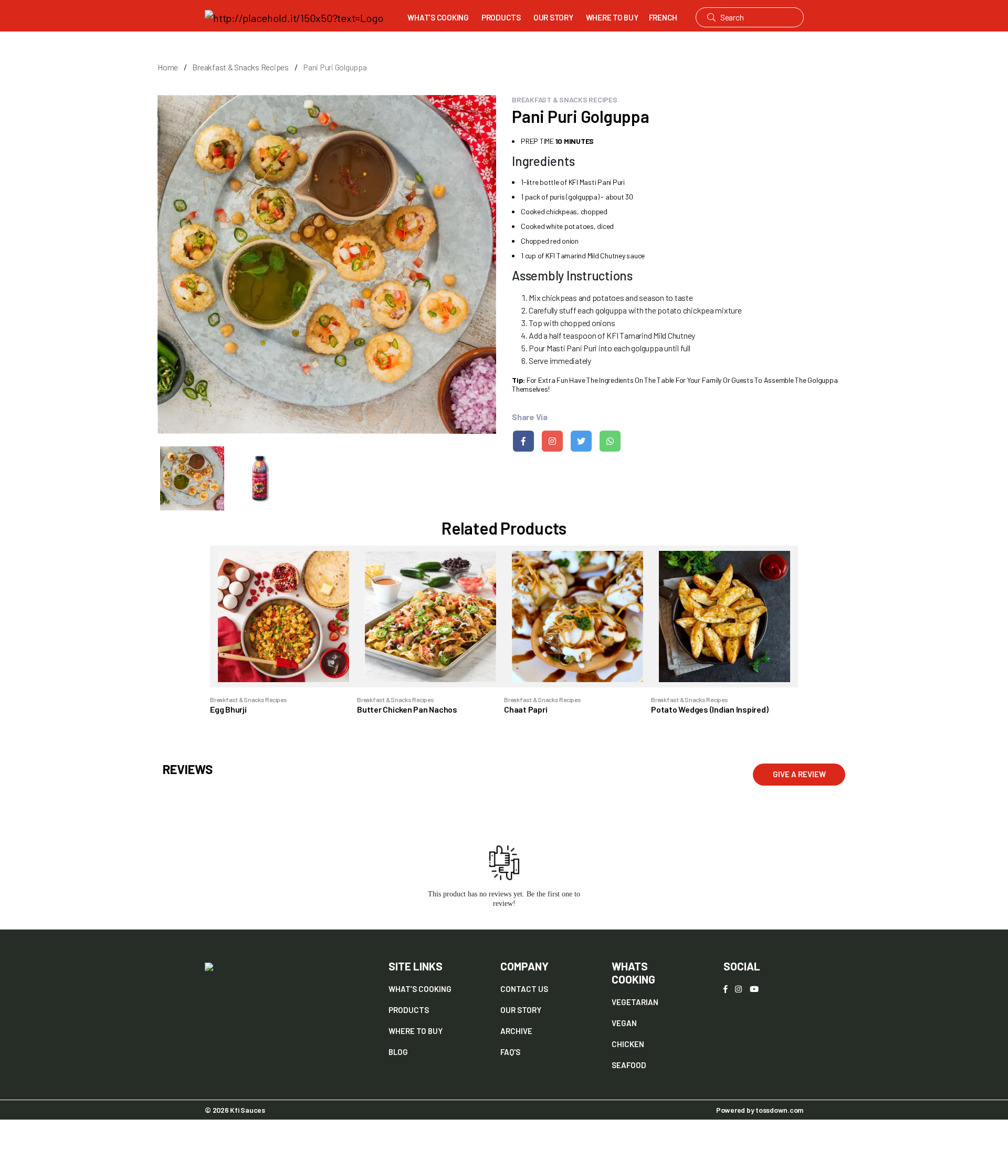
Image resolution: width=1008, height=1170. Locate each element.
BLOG (398, 1052)
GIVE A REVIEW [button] (799, 774)
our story (520, 1010)
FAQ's (510, 1052)
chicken (628, 1044)
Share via (530, 417)
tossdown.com (779, 1109)
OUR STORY (553, 17)
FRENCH (663, 17)
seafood (629, 1065)
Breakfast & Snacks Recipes (240, 67)
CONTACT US (524, 989)
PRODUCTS (501, 17)
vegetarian (635, 1002)
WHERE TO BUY (612, 17)
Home (168, 67)
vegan (624, 1023)
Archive (516, 1031)
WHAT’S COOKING (438, 17)
